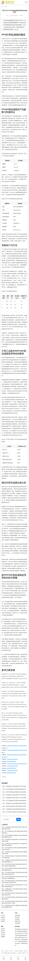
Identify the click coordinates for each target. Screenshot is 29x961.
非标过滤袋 (17, 923)
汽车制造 (3, 932)
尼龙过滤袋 (17, 915)
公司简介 (3, 915)
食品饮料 (3, 934)
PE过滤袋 (17, 917)
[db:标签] (4, 776)
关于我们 (6, 951)
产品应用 (16, 951)
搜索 (18, 819)
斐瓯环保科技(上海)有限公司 (10, 953)
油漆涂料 (3, 936)
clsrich (7, 15)
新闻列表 (21, 951)
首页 (3, 6)
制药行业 (3, 930)
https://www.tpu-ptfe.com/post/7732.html (17, 763)
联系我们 (3, 921)
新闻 (6, 6)
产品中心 (11, 951)
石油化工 (3, 928)
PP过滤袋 (17, 919)
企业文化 (3, 919)
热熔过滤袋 (17, 921)
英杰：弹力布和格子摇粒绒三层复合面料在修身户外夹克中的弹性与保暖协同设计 (15, 812)
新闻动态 (3, 917)
